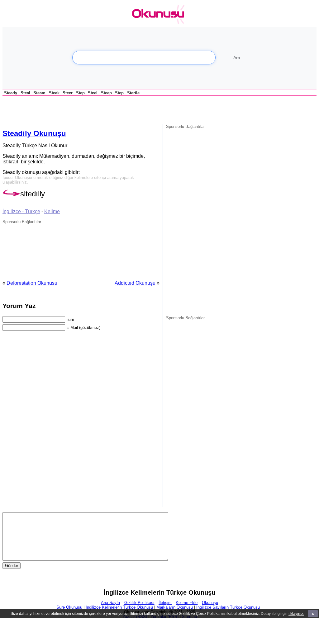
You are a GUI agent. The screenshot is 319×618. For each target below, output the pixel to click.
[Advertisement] (75, 109)
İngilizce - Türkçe (21, 211)
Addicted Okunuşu (135, 283)
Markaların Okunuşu (174, 607)
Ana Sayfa (110, 602)
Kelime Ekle (187, 602)
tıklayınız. (296, 613)
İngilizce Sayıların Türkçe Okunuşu (228, 607)
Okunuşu (210, 602)
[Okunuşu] (160, 14)
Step (80, 93)
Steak (54, 93)
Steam (39, 93)
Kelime (52, 211)
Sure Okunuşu (69, 607)
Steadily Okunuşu (34, 133)
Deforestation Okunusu (32, 283)
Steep (106, 93)
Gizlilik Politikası (139, 602)
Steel (93, 93)
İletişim (165, 602)
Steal (25, 93)
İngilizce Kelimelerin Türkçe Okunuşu (119, 607)
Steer (68, 93)
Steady (10, 93)
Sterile (133, 93)
